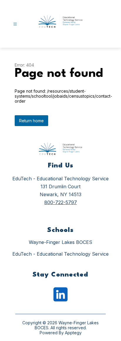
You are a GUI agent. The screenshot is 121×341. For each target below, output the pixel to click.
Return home (31, 120)
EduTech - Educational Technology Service (60, 254)
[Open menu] (15, 24)
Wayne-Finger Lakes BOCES (60, 242)
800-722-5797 (60, 202)
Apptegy (73, 332)
